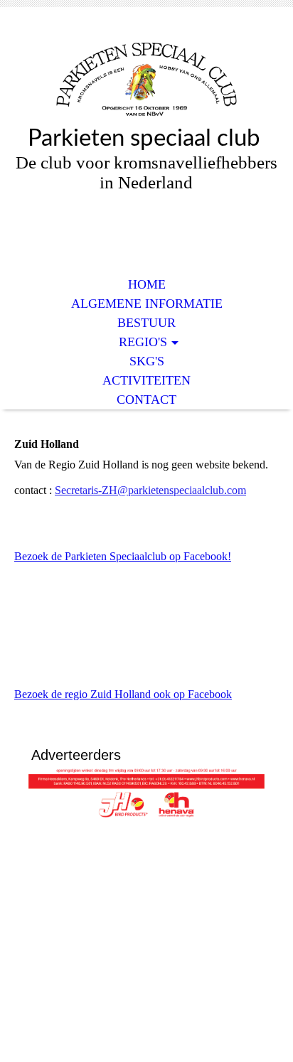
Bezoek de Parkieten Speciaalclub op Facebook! (122, 556)
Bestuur (146, 323)
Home (147, 284)
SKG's (146, 361)
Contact (146, 399)
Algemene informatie (147, 303)
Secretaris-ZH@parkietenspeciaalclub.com (150, 490)
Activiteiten (146, 380)
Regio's (143, 342)
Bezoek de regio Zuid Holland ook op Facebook (123, 694)
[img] (146, 76)
